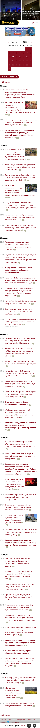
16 (30, 57)
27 (20, 65)
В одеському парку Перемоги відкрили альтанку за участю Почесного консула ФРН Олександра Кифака (20, 205)
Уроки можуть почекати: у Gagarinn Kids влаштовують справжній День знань (20, 167)
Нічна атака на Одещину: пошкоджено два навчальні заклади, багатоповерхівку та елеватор (20, 425)
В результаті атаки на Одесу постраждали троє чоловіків (16, 403)
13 (20, 57)
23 (30, 61)
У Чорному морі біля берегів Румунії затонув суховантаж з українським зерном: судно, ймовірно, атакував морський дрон (19, 292)
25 (13, 65)
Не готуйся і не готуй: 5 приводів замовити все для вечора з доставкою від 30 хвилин (19, 373)
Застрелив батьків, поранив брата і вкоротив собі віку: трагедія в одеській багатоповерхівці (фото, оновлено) (31, 15)
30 (30, 65)
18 (13, 61)
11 (13, 57)
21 (23, 61)
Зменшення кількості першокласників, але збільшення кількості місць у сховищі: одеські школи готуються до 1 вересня (20, 562)
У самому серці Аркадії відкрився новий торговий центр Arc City (14, 519)
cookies (22, 726)
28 (23, 65)
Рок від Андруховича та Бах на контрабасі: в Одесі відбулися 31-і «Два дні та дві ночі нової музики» (14, 484)
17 (9, 61)
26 (16, 65)
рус (33, 22)
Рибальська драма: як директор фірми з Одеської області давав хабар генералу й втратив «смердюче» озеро (20, 542)
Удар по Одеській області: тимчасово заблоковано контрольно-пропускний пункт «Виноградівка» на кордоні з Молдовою (19, 662)
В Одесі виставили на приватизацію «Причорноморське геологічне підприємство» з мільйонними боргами (20, 444)
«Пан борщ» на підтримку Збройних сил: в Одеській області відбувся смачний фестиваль (20, 680)
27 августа (4, 334)
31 (9, 69)
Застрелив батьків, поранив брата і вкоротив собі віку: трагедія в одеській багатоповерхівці (19, 134)
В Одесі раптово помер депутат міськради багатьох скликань (18, 652)
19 (16, 61)
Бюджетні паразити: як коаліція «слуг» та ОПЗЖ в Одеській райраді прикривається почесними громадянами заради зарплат (21, 258)
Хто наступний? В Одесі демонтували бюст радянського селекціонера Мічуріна (20, 362)
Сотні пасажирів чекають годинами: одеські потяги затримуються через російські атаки (18, 311)
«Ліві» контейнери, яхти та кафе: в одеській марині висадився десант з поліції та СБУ (19, 456)
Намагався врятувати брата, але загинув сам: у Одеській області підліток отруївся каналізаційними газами (20, 340)
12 (16, 57)
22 (27, 61)
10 (9, 57)
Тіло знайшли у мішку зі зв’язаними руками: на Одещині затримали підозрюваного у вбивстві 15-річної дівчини (15, 154)
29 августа (4, 145)
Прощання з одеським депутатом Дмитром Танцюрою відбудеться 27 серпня (18, 597)
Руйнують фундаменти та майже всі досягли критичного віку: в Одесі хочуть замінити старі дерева (20, 383)
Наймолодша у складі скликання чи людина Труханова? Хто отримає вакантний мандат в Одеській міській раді (19, 575)
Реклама (20, 36)
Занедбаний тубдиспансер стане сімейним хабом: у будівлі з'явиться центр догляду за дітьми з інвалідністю (20, 617)
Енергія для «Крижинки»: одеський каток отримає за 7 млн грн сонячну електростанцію (20, 497)
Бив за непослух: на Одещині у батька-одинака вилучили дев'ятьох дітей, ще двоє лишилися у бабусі (20, 177)
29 (27, 65)
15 (27, 57)
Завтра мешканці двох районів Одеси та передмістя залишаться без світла (20, 704)
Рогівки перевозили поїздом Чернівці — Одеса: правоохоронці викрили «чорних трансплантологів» (20, 217)
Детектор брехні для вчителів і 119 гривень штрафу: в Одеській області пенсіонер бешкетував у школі (19, 507)
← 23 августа (5, 82)
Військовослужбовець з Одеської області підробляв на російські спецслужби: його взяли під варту (21, 532)
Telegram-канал (14, 722)
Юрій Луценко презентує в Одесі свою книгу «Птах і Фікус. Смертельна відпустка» (19, 586)
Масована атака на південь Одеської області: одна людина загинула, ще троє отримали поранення (20, 227)
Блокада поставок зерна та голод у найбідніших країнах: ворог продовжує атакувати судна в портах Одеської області (19, 352)
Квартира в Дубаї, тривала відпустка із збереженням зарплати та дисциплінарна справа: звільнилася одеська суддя (21, 280)
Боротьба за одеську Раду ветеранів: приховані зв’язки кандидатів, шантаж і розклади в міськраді (20, 642)
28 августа (4, 238)
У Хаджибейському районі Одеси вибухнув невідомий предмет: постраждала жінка (18, 270)
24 (9, 65)
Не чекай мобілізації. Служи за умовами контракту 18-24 (20, 302)
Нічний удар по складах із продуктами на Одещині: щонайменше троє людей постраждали (21, 122)
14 (23, 57)
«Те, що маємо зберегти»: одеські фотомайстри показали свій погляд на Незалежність (14, 693)
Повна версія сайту (6, 719)
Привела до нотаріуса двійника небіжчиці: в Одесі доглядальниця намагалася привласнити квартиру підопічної (18, 245)
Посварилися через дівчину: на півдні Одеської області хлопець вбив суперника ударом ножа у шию (19, 607)
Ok (29, 726)
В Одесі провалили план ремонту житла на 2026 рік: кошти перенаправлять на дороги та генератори (20, 321)
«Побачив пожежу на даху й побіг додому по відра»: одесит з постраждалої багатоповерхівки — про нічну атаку (19, 413)
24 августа (4, 674)
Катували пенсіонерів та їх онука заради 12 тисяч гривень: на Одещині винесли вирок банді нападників (20, 394)
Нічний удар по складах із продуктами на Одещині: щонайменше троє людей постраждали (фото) (9, 16)
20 (20, 61)
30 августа (4, 86)
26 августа (4, 438)
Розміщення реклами (19, 719)
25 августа (4, 555)
